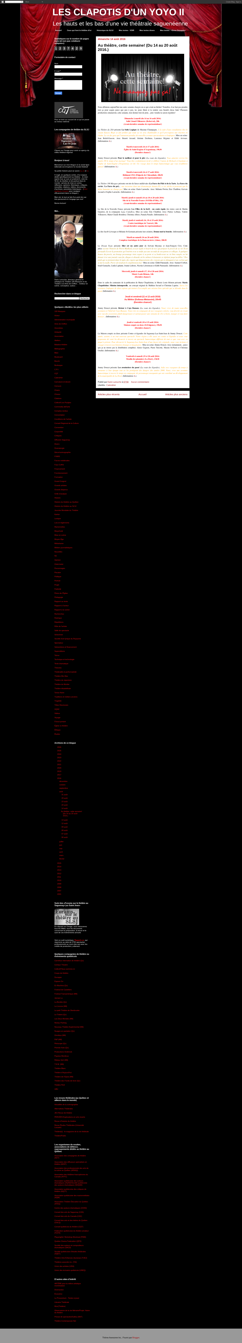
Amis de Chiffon (60, 324)
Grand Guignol (60, 481)
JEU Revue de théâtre (63, 1113)
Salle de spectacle (61, 630)
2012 (59, 874)
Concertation (59, 415)
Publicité (57, 589)
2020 (59, 768)
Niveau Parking (60, 1023)
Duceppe (58, 977)
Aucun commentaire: (140, 382)
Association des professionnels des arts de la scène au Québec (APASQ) (71, 1169)
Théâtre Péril (59, 1085)
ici (81, 171)
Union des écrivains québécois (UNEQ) (70, 1270)
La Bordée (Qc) (60, 1002)
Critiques (58, 436)
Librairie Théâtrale (61, 1302)
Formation (58, 477)
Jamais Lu (58, 998)
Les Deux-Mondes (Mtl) (63, 1019)
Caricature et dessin (62, 382)
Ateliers (57, 340)
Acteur (57, 315)
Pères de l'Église (61, 593)
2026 (59, 747)
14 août (65, 808)
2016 (59, 778)
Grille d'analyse (60, 494)
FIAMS (57, 456)
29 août (65, 798)
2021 (59, 764)
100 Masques (59, 311)
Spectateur (58, 643)
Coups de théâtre (61, 973)
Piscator (57, 572)
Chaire (57, 390)
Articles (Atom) (148, 402)
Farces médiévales (62, 461)
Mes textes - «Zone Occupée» (173, 30)
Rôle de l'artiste (60, 626)
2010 (59, 880)
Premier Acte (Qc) (61, 1048)
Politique (57, 576)
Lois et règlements (61, 523)
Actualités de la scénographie (66, 1104)
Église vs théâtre (61, 726)
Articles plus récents (109, 394)
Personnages (59, 568)
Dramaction (59, 1290)
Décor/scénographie (62, 452)
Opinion (57, 560)
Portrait (57, 581)
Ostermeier (58, 564)
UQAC (56, 709)
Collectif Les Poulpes (62, 403)
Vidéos (57, 713)
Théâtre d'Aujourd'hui (63, 1072)
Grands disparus (61, 490)
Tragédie (58, 701)
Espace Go (58, 981)
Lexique (57, 518)
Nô (55, 556)
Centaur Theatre (61, 965)
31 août (65, 795)
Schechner (58, 635)
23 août (65, 801)
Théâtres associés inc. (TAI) (65, 1262)
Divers (56, 444)
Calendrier (111, 385)
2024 (59, 754)
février (62, 859)
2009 (59, 884)
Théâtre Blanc (60, 1068)
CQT (56, 373)
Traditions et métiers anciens (65, 697)
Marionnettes (59, 527)
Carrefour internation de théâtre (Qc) (69, 961)
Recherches (59, 614)
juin (61, 845)
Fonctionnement (60, 473)
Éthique (57, 730)
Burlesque (58, 365)
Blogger (135, 1338)
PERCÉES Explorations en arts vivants (69, 1117)
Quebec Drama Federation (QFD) (67, 1241)
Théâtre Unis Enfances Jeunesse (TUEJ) (70, 1258)
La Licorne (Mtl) (60, 1006)
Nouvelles (58, 552)
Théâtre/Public (60, 1136)
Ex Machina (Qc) (61, 985)
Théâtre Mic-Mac (61, 676)
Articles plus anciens (176, 394)
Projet (56, 585)
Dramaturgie (59, 448)
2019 (59, 771)
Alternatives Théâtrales (63, 1109)
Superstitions (59, 651)
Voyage (57, 717)
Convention (59, 427)
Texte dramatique (61, 664)
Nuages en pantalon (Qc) (64, 1031)
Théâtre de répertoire (63, 680)
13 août (65, 820)
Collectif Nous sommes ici (64, 969)
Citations (57, 398)
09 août (65, 827)
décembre (63, 781)
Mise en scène (60, 535)
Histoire (57, 498)
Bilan (56, 353)
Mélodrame (59, 543)
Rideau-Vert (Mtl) (61, 1060)
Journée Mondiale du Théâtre (66, 510)
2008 (59, 887)
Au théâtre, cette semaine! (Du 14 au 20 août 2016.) (71, 813)
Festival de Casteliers (63, 990)
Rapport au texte (61, 601)
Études (57, 734)
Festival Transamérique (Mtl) (65, 994)
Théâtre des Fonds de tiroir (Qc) (67, 1081)
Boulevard (58, 357)
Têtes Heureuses (61, 705)
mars (61, 855)
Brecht (57, 361)
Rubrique (58, 618)
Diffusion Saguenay (62, 440)
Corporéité (58, 432)
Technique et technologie (64, 659)
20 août (65, 805)
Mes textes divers (147, 30)
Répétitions (58, 622)
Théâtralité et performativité (65, 672)
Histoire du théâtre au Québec (66, 502)
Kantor (57, 514)
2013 (59, 870)
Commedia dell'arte (62, 407)
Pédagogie (58, 597)
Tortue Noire (59, 693)
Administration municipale (64, 320)
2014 (59, 867)
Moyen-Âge (59, 539)
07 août (65, 834)
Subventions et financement (65, 647)
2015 (59, 863)
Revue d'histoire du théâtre (65, 1121)
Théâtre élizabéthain (62, 688)
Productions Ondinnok (63, 1052)
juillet (61, 842)
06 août (65, 837)
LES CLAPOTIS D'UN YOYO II (118, 12)
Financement (59, 469)
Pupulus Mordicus (61, 1056)
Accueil (58, 30)
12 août (65, 823)
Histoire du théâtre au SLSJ (65, 506)
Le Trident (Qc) (60, 1015)
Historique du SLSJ (105, 30)
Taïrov (56, 655)
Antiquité (57, 332)
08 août (65, 830)
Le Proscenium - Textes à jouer (66, 1298)
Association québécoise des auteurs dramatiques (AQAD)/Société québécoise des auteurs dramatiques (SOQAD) (70, 1183)
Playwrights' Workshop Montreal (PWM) (70, 1237)
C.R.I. (56, 369)
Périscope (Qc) (60, 1043)
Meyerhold (58, 531)
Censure (57, 386)
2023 (59, 758)
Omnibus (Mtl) (60, 1035)
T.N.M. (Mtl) (59, 1064)
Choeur (57, 394)
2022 (59, 761)
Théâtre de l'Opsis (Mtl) (63, 1077)
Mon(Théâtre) (60, 1306)
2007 (59, 891)
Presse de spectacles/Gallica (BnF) (68, 1317)
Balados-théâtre (60, 345)
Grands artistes (60, 485)
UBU (56, 1089)
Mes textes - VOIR (126, 30)
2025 (59, 751)
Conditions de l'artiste (63, 419)
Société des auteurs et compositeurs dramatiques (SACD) (69, 1246)
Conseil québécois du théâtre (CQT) (68, 1227)
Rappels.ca (79, 940)
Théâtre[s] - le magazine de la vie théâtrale (71, 1131)
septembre (63, 788)
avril (61, 852)
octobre (62, 785)
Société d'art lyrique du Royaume (67, 639)
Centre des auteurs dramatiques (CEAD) (70, 1208)
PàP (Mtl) (58, 1039)
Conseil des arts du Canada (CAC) (68, 1216)
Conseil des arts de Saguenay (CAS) (69, 1212)
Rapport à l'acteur (61, 606)
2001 (59, 894)
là (109, 141)
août (61, 792)
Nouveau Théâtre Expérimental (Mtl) (69, 1027)
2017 (59, 775)
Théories (58, 668)
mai (61, 848)
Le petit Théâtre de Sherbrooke (67, 1010)
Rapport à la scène (62, 610)
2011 (59, 877)
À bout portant (60, 722)
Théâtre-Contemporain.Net (65, 1321)
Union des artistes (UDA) (64, 1266)
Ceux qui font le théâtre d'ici (79, 30)
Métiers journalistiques (63, 548)
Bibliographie (59, 349)
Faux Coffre (59, 465)
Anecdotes (58, 328)
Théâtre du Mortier (61, 684)
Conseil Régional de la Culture (66, 423)
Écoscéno (58, 1294)
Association (59, 336)
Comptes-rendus (61, 411)
